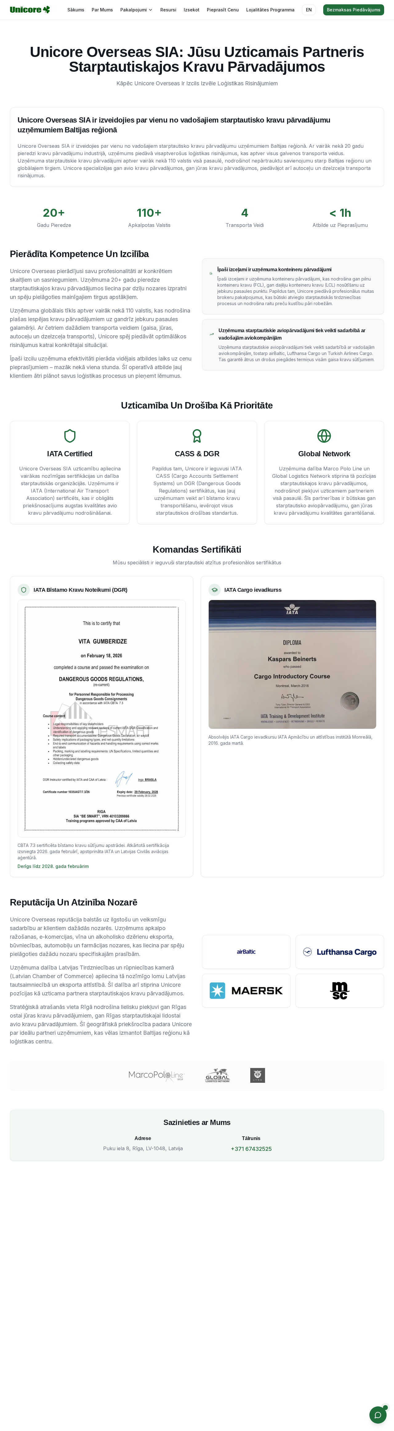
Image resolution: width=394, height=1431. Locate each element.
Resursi (168, 9)
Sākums (75, 9)
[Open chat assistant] (378, 1415)
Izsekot (191, 9)
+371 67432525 (251, 1149)
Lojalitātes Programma (270, 9)
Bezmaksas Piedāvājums (353, 9)
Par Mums (102, 9)
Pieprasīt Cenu (223, 9)
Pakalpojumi (133, 9)
